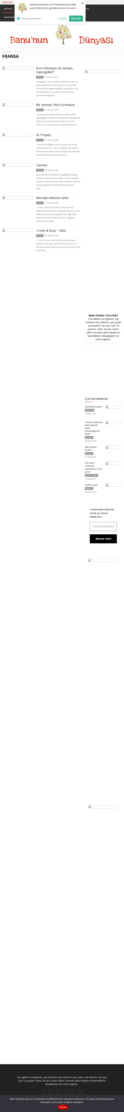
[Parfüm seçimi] (114, 489)
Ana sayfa (7, 2)
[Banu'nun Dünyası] (62, 35)
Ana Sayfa (6, 51)
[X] (114, 2)
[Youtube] (119, 2)
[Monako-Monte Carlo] (17, 208)
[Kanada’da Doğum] (114, 411)
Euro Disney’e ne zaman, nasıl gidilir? (54, 70)
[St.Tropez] (17, 145)
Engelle (62, 18)
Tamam (62, 1107)
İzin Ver (76, 18)
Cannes (41, 165)
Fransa (40, 77)
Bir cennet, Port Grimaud (55, 105)
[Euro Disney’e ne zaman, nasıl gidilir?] (17, 77)
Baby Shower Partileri (91, 448)
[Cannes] (17, 175)
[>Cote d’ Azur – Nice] (17, 240)
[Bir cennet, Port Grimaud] (17, 115)
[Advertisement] (103, 374)
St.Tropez (43, 135)
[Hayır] (120, 1103)
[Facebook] (92, 2)
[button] (118, 8)
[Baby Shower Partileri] (114, 451)
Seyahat (8, 8)
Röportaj (89, 410)
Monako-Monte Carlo (52, 198)
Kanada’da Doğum (93, 406)
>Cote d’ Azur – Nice (51, 230)
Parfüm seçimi (91, 485)
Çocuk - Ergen (91, 475)
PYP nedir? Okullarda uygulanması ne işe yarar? (93, 467)
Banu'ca (89, 437)
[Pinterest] (108, 2)
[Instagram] (98, 2)
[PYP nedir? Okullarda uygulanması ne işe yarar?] (114, 467)
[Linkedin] (103, 2)
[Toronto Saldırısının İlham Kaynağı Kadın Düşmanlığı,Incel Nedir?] (114, 426)
